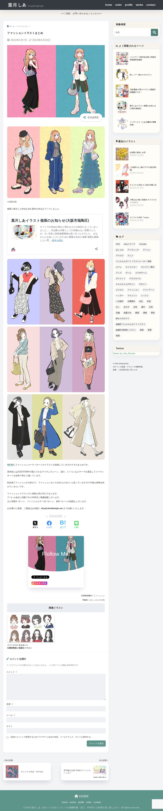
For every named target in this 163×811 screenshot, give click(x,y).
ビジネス (120, 290)
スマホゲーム (141, 273)
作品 (149, 301)
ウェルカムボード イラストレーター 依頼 (133, 261)
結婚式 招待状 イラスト (126, 330)
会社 (141, 301)
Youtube (142, 244)
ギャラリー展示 (147, 267)
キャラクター (131, 267)
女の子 (126, 307)
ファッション (99, 596)
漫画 (145, 313)
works (139, 5)
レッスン (145, 295)
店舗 (118, 313)
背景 (150, 330)
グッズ (119, 273)
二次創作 (120, 301)
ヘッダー (120, 295)
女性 (103, 600)
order (118, 5)
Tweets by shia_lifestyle (124, 353)
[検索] (154, 32)
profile (129, 5)
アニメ (130, 255)
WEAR (10, 465)
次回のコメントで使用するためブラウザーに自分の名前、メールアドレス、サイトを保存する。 (51, 737)
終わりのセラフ (122, 318)
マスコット (132, 295)
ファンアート (148, 290)
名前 (9, 704)
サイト (9, 726)
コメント (11, 672)
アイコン (147, 250)
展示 (143, 307)
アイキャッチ (133, 250)
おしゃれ (94, 600)
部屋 (118, 336)
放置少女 (127, 313)
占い (118, 307)
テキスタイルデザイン (125, 284)
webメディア (129, 244)
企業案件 (131, 301)
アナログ (120, 255)
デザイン (143, 284)
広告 (151, 307)
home (108, 5)
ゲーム (128, 273)
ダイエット (120, 278)
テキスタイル (135, 278)
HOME (83, 796)
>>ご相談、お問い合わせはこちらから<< (81, 13)
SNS (118, 244)
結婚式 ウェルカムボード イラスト (130, 324)
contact (150, 5)
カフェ (119, 267)
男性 (153, 313)
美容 (142, 330)
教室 (137, 313)
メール (10, 715)
